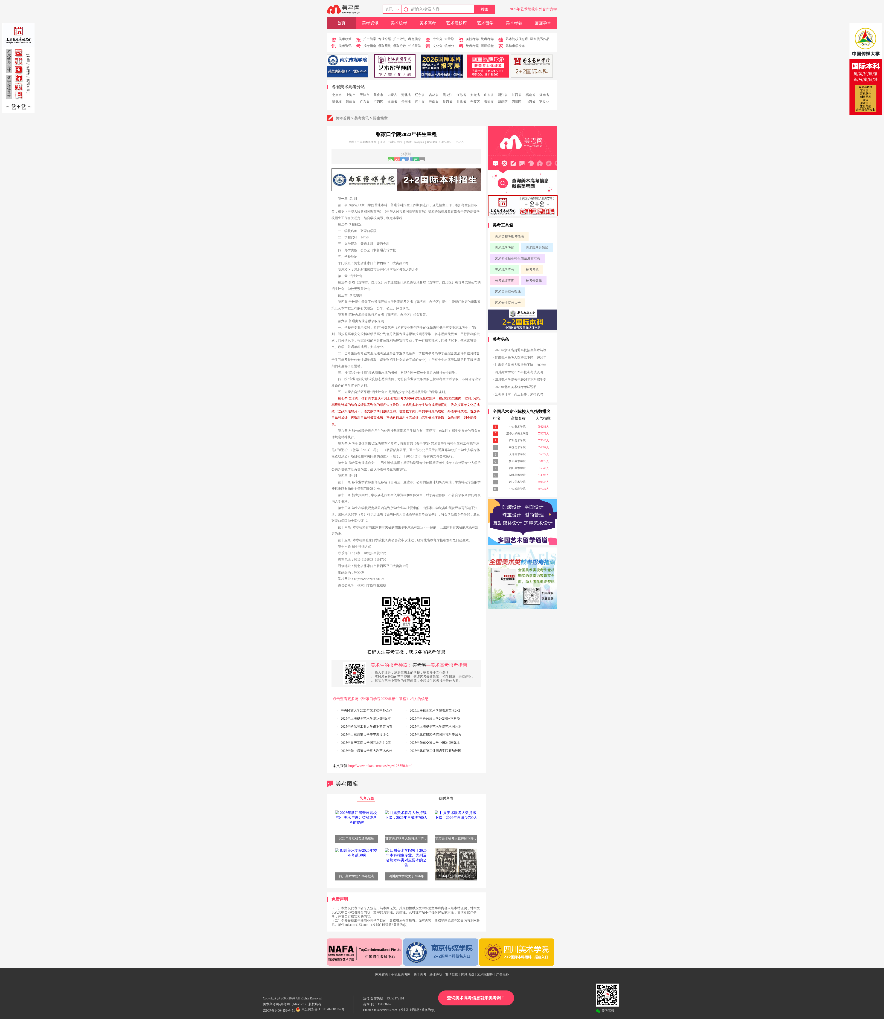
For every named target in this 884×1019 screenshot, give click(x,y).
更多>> (544, 102)
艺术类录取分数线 (508, 291)
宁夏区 (475, 102)
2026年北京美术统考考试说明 (516, 387)
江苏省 (461, 95)
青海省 (489, 102)
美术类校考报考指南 (509, 236)
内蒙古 (392, 95)
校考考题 (532, 269)
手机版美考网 (400, 974)
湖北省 (337, 102)
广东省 (364, 102)
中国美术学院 (517, 447)
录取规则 (384, 46)
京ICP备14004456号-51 (279, 1010)
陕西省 (447, 102)
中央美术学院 (517, 426)
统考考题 (472, 46)
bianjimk (419, 142)
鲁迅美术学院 (517, 461)
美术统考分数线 (537, 247)
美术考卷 (514, 23)
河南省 (351, 102)
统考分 (449, 46)
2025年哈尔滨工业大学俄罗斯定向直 (366, 726)
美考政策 (345, 39)
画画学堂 (543, 23)
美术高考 (427, 23)
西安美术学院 (517, 481)
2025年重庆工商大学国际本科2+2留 (366, 742)
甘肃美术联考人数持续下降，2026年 (520, 357)
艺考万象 (366, 798)
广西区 (378, 102)
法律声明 (435, 974)
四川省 (420, 102)
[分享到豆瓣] (416, 159)
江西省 (516, 95)
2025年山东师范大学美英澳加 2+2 (365, 734)
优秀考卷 (446, 798)
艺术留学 (485, 23)
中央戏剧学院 (517, 488)
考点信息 (414, 39)
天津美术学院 (517, 454)
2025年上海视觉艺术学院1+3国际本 (366, 718)
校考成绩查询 (504, 280)
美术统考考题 (504, 247)
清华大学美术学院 (517, 433)
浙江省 (503, 95)
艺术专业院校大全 (508, 302)
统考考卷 (487, 39)
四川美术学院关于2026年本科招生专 (520, 379)
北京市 (337, 95)
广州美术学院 (517, 440)
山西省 (530, 102)
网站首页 (381, 974)
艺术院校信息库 (517, 39)
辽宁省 (420, 95)
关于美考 (419, 974)
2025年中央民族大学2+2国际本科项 (435, 718)
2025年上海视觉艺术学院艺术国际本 (435, 726)
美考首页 (343, 118)
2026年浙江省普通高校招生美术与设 (520, 350)
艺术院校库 (456, 23)
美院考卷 (472, 39)
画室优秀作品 (540, 39)
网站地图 (467, 974)
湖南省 (544, 95)
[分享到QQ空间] (403, 159)
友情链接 (451, 974)
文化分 (437, 46)
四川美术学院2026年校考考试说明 (519, 372)
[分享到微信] (391, 159)
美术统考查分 (504, 269)
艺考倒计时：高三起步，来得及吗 (519, 394)
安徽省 (475, 95)
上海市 (351, 95)
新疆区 (503, 102)
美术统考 (399, 23)
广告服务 (502, 974)
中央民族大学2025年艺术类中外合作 (366, 710)
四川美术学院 (517, 468)
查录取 (449, 39)
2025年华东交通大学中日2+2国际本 (435, 742)
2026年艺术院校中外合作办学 (533, 9)
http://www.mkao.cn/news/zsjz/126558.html (380, 766)
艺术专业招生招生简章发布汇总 (517, 258)
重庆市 (378, 95)
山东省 (489, 95)
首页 (341, 23)
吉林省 (434, 95)
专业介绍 (384, 39)
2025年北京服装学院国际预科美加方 (435, 734)
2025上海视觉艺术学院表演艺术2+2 (435, 710)
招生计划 (399, 39)
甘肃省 (461, 102)
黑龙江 (447, 95)
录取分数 (399, 46)
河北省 (406, 95)
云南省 (434, 102)
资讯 (389, 9)
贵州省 (406, 102)
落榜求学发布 (515, 46)
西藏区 (516, 102)
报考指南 (369, 46)
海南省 (392, 102)
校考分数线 (534, 280)
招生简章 (369, 39)
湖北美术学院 (517, 475)
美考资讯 (370, 23)
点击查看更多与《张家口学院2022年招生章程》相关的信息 (380, 699)
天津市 (364, 95)
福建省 (530, 95)
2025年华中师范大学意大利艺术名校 (366, 751)
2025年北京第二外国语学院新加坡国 (435, 751)
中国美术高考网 (366, 142)
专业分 (437, 39)
